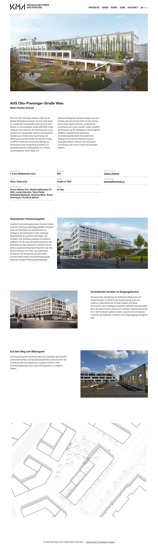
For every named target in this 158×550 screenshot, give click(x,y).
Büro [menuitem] (114, 8)
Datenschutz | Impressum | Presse (100, 542)
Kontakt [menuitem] (133, 8)
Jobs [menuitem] (122, 8)
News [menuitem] (105, 8)
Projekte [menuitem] (94, 8)
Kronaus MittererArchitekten (38, 6)
